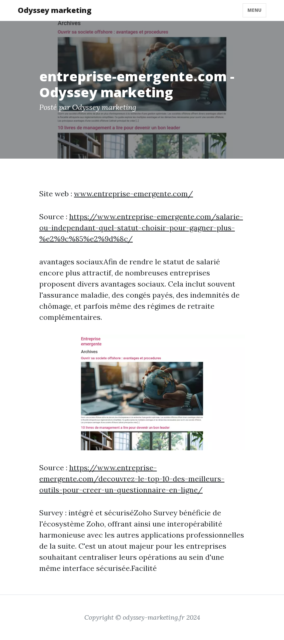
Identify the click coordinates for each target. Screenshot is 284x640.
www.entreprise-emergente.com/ (133, 193)
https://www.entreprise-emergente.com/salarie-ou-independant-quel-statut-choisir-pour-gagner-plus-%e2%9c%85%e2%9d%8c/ (141, 227)
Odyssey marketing (54, 10)
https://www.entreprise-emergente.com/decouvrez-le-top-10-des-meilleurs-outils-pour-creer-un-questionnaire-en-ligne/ (131, 478)
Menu (254, 10)
